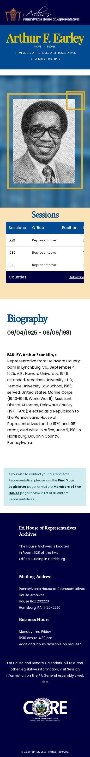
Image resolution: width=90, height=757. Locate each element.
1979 (12, 240)
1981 (11, 265)
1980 (12, 252)
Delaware (76, 277)
